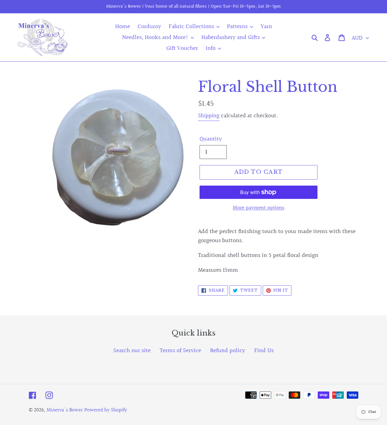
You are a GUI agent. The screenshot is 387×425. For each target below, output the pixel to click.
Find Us (264, 350)
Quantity (211, 139)
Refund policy (227, 350)
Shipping (209, 115)
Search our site (132, 350)
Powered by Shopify (105, 410)
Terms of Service (180, 350)
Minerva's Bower (65, 410)
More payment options (259, 208)
